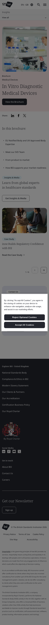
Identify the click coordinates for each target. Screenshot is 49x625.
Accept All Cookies (24, 325)
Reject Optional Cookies (24, 317)
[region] (24, 312)
